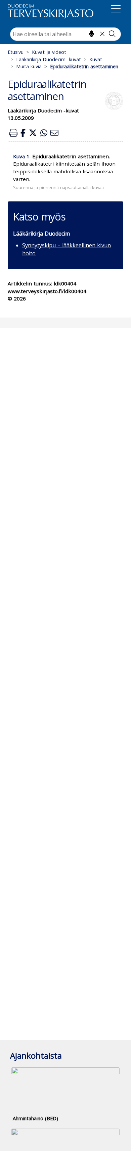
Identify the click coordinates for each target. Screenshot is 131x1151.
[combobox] (65, 34)
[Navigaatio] (115, 10)
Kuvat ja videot (49, 52)
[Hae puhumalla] (91, 34)
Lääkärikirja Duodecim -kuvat (48, 59)
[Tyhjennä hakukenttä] (102, 34)
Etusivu (16, 52)
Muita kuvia (29, 66)
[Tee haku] (112, 34)
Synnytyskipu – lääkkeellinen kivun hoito (66, 249)
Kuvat (95, 59)
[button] (13, 133)
